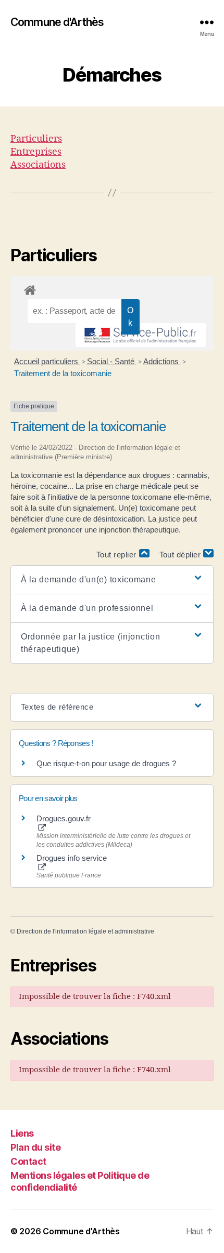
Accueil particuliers (47, 361)
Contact (28, 1161)
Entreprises (35, 152)
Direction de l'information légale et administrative (85, 931)
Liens (22, 1133)
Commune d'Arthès (57, 22)
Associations (38, 165)
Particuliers (36, 139)
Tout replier (117, 554)
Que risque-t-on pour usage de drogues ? (106, 763)
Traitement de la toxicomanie (62, 373)
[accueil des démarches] (112, 288)
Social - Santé (111, 361)
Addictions (162, 361)
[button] (112, 580)
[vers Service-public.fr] (141, 335)
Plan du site (35, 1147)
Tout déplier (181, 554)
